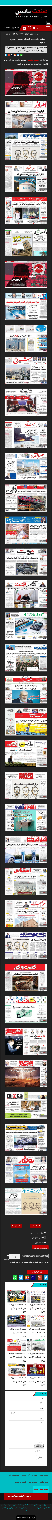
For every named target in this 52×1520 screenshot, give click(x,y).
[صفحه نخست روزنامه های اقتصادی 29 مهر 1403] (36, 1345)
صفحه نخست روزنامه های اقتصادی (21, 1262)
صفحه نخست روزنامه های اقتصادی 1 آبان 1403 (36, 1332)
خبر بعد (34, 1225)
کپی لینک (14, 1256)
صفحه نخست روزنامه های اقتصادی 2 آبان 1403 (17, 1308)
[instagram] (28, 28)
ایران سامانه (21, 1517)
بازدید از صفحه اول (36, 1233)
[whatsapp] (15, 1277)
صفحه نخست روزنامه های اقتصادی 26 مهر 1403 (36, 1381)
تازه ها (16, 28)
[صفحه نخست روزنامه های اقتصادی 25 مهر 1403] (16, 1369)
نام (42, 1398)
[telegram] (33, 28)
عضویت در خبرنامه (40, 1248)
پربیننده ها (8, 28)
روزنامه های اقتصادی (39, 1262)
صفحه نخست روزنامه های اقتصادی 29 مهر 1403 (36, 1357)
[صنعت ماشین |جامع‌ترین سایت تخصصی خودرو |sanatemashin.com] (26, 13)
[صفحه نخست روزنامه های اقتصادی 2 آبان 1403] (16, 1296)
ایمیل (41, 1408)
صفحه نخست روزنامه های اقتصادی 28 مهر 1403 (17, 1357)
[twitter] (46, 1277)
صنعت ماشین (33, 60)
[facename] (33, 1277)
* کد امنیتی (40, 1442)
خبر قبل (17, 1225)
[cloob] (27, 1277)
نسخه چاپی (39, 1242)
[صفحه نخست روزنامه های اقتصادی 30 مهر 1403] (16, 1321)
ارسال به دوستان (37, 1237)
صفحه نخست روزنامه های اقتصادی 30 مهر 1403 (17, 1332)
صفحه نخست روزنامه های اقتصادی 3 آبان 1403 (36, 1308)
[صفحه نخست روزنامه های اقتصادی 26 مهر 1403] (36, 1369)
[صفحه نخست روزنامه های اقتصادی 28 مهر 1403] (16, 1345)
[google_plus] (40, 1277)
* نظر (41, 1419)
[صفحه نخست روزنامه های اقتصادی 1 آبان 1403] (36, 1321)
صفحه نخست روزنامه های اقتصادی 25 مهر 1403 (17, 1381)
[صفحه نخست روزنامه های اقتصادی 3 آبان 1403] (36, 1296)
